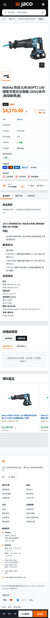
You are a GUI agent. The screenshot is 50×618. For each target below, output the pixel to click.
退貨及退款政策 (32, 517)
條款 (9, 607)
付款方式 (29, 497)
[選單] (5, 4)
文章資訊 (5, 517)
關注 (32, 185)
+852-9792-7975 (11, 566)
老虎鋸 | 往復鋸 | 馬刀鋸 (27, 19)
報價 (9, 614)
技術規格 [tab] (31, 195)
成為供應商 (6, 493)
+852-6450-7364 (11, 561)
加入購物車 (25, 614)
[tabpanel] (24, 260)
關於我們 (5, 513)
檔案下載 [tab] (18, 195)
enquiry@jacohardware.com (15, 577)
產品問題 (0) (22, 346)
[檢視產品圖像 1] (6, 76)
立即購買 (40, 614)
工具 (3, 19)
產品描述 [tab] (6, 195)
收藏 (15, 614)
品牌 (4, 509)
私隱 (4, 607)
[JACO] (24, 4)
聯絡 (4, 614)
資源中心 (29, 489)
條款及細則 (30, 513)
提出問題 (8, 338)
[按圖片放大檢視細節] (41, 65)
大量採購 (5, 497)
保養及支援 (30, 521)
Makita (20, 119)
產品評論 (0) (8, 346)
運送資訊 (29, 493)
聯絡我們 (5, 521)
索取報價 (5, 489)
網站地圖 (17, 607)
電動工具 (12, 19)
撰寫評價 (21, 338)
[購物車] (43, 4)
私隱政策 (29, 509)
